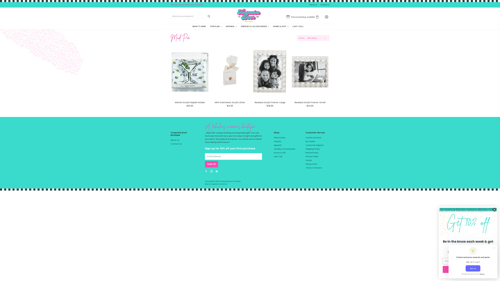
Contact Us (324, 5)
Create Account (313, 137)
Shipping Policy (313, 149)
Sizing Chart (311, 164)
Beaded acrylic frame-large (270, 102)
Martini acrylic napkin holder (190, 102)
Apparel (230, 26)
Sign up (211, 164)
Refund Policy (312, 152)
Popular (215, 26)
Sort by (301, 38)
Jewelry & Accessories (254, 26)
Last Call (298, 26)
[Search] (208, 16)
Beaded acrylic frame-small (310, 102)
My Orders (310, 141)
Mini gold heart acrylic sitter (230, 102)
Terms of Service (314, 167)
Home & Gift (280, 26)
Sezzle (309, 160)
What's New (199, 26)
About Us (313, 5)
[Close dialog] (494, 210)
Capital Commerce (219, 184)
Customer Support (315, 145)
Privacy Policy (312, 156)
